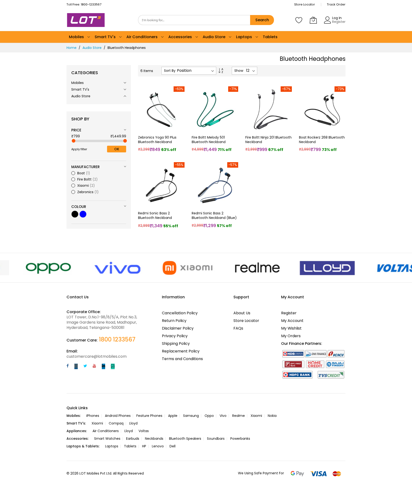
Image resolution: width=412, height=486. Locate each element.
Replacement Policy (181, 351)
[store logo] (87, 20)
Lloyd (133, 423)
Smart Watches (107, 438)
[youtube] (94, 366)
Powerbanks (240, 438)
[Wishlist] (299, 20)
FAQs (238, 328)
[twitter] (85, 366)
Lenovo (158, 446)
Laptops (111, 446)
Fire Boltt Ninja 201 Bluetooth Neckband (268, 139)
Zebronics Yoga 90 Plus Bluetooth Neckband (157, 139)
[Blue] (83, 214)
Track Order (336, 4)
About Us (241, 313)
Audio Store (92, 47)
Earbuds (132, 438)
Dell (172, 446)
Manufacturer (85, 166)
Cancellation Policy (180, 313)
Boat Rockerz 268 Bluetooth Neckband (322, 139)
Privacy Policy (175, 336)
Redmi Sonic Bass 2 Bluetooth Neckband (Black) (155, 218)
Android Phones (118, 415)
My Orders (291, 336)
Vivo (223, 415)
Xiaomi (256, 415)
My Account (292, 320)
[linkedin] (103, 366)
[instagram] (76, 366)
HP (144, 446)
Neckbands (154, 438)
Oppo (209, 415)
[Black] (74, 214)
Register (338, 21)
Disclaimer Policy (178, 328)
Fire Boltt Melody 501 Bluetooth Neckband (209, 139)
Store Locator (304, 4)
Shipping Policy (176, 343)
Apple (172, 415)
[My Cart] (313, 20)
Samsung (191, 415)
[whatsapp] (113, 366)
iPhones (92, 415)
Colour (78, 206)
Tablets (130, 446)
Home (72, 47)
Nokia (272, 415)
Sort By (169, 70)
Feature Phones (149, 415)
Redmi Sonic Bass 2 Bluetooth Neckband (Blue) (214, 215)
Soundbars (216, 438)
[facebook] (68, 366)
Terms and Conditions (182, 359)
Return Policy (174, 320)
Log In (337, 18)
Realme (238, 415)
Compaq (116, 423)
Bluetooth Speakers (185, 438)
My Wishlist (291, 328)
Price (76, 130)
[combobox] (194, 20)
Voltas (144, 431)
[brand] (31, 267)
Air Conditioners (106, 431)
